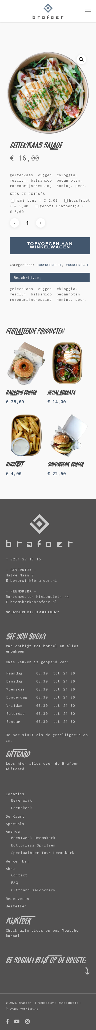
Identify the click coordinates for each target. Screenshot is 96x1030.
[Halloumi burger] (26, 363)
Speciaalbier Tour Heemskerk (43, 852)
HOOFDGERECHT (49, 265)
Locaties (15, 794)
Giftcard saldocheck (33, 890)
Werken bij (17, 861)
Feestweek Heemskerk (33, 838)
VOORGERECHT (77, 265)
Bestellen (16, 906)
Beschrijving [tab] (28, 277)
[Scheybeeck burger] (67, 435)
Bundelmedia (68, 1002)
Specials (15, 824)
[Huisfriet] (26, 435)
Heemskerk (21, 808)
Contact (19, 875)
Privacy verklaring (22, 1008)
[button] (88, 11)
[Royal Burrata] (67, 363)
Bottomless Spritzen (33, 845)
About (12, 869)
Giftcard (15, 769)
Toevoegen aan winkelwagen (50, 245)
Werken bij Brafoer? (33, 612)
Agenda (13, 831)
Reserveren (17, 898)
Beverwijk (21, 800)
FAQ (14, 882)
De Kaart (15, 816)
